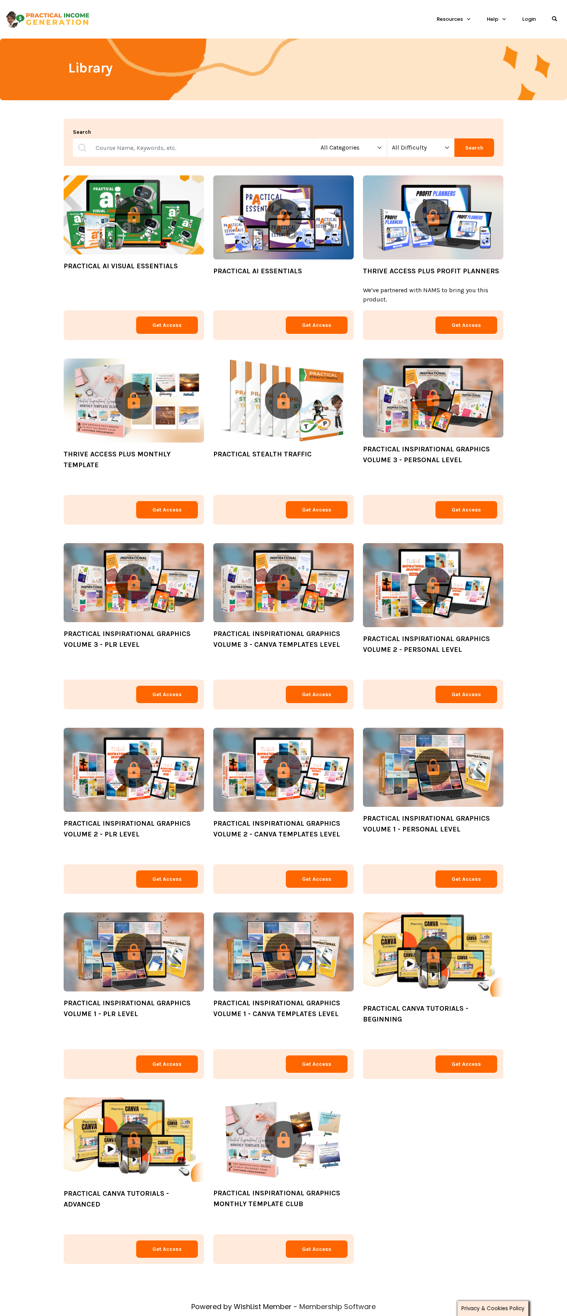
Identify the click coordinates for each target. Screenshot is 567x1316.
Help (492, 19)
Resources (450, 19)
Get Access (167, 325)
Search (82, 132)
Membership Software (337, 1306)
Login (529, 19)
